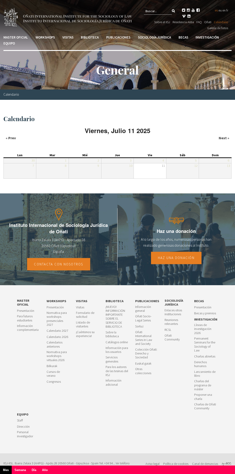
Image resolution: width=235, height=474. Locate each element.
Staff (20, 420)
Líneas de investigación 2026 (202, 329)
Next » (224, 138)
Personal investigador (25, 434)
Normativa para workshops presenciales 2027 (57, 319)
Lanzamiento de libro (204, 374)
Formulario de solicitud (85, 315)
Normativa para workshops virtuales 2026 (57, 356)
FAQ (199, 22)
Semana (20, 470)
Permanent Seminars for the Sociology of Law (204, 344)
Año (45, 470)
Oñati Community (172, 337)
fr (227, 10)
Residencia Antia (183, 22)
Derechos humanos (200, 364)
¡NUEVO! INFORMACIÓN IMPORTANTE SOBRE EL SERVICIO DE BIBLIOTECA (115, 317)
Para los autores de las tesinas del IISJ (117, 371)
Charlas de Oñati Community (205, 406)
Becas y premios (205, 313)
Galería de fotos (217, 28)
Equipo (9, 43)
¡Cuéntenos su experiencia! (85, 334)
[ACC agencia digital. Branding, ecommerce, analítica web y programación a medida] (227, 464)
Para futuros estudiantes (25, 318)
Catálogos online (117, 342)
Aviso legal (152, 464)
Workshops (45, 37)
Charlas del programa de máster (202, 385)
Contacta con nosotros (58, 264)
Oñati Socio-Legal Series (143, 318)
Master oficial (15, 37)
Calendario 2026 (57, 337)
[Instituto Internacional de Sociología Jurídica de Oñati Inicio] (68, 16)
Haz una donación (176, 258)
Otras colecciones (143, 371)
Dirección (23, 427)
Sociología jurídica (154, 37)
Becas (183, 37)
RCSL (168, 330)
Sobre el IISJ (162, 22)
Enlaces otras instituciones (173, 312)
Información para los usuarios (117, 350)
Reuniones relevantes (171, 322)
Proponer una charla (203, 397)
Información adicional (113, 382)
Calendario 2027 (57, 331)
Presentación (25, 311)
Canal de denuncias (205, 464)
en (224, 10)
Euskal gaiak (143, 363)
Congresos (54, 382)
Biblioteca (90, 37)
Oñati (207, 22)
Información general (143, 309)
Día (34, 470)
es (216, 10)
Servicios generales (112, 359)
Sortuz (139, 326)
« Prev (11, 138)
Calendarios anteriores (54, 344)
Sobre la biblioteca (112, 334)
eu (220, 10)
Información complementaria (28, 328)
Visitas (67, 37)
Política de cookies (175, 464)
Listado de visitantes (83, 324)
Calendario (221, 22)
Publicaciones (118, 37)
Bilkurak (52, 366)
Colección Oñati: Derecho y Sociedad (146, 354)
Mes (7, 471)
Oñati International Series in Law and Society (143, 338)
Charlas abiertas (204, 356)
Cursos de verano (53, 374)
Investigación (207, 37)
